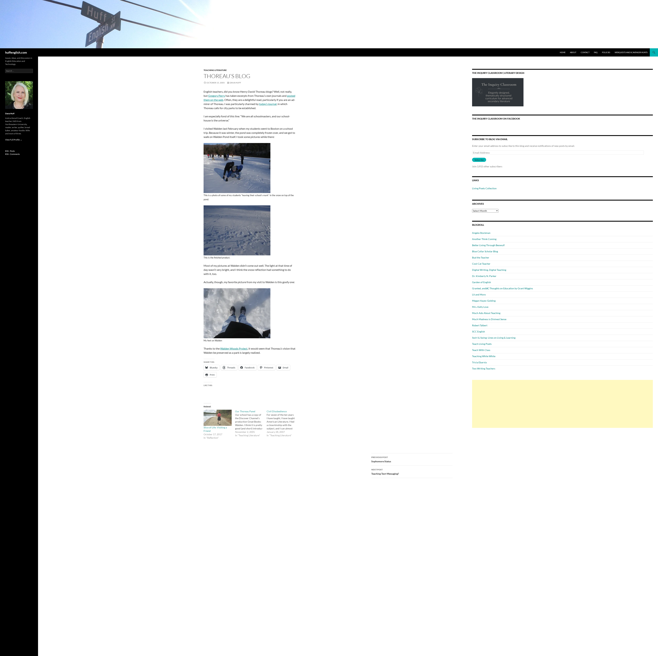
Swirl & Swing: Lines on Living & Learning (493, 337)
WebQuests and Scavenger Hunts (631, 52)
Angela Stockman (481, 232)
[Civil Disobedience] (282, 423)
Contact (585, 52)
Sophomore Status (381, 459)
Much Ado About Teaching (486, 313)
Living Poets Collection (484, 188)
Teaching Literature (215, 70)
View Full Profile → (13, 139)
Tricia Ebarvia (479, 362)
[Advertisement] (562, 404)
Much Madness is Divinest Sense (489, 319)
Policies (606, 52)
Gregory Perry (216, 95)
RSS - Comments (12, 154)
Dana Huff (235, 82)
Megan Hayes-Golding (484, 300)
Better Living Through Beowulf (488, 245)
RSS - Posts (10, 151)
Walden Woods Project (233, 348)
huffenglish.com (16, 52)
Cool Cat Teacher (481, 263)
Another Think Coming (484, 239)
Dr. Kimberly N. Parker (484, 276)
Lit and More (479, 294)
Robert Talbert (479, 325)
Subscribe (479, 160)
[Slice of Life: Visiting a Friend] (218, 418)
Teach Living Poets (482, 343)
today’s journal (268, 104)
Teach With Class (481, 350)
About (573, 52)
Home (562, 52)
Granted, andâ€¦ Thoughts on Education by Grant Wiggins (502, 288)
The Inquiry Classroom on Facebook (496, 118)
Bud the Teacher (480, 257)
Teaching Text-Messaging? (385, 471)
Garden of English (481, 282)
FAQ (596, 52)
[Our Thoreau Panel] (251, 423)
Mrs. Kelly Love (480, 306)
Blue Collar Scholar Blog (485, 251)
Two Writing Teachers (483, 368)
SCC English (478, 331)
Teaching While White (483, 356)
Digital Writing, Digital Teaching (489, 269)
